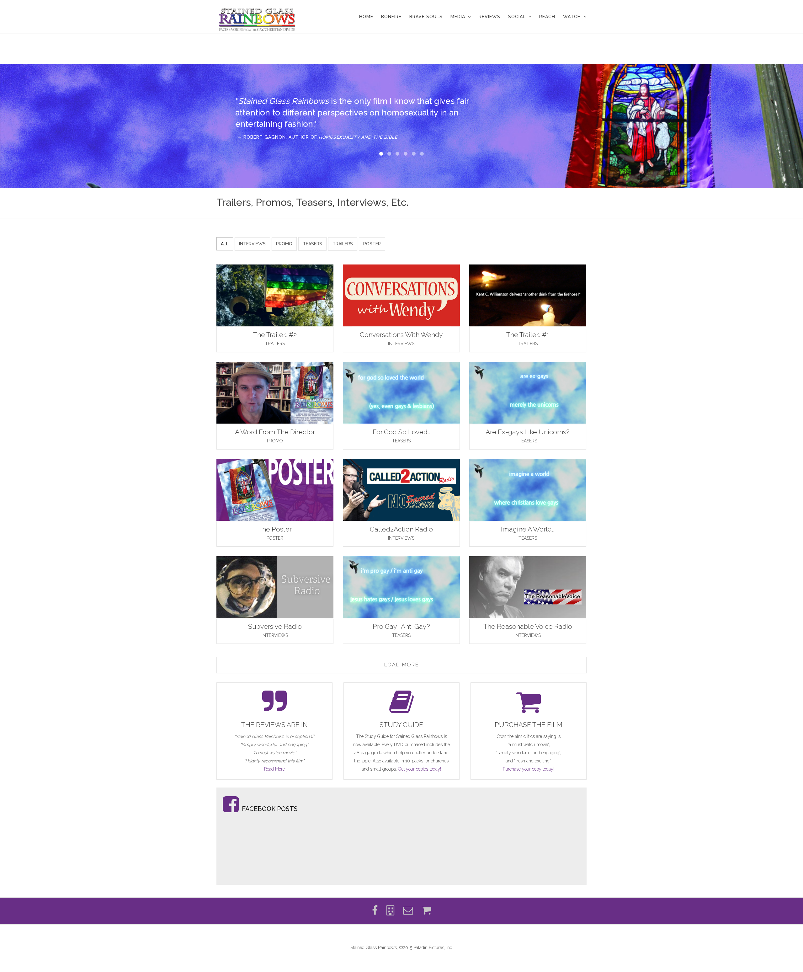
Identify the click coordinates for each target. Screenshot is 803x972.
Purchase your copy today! (528, 769)
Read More (274, 769)
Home (366, 16)
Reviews (489, 16)
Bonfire (391, 16)
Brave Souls (426, 16)
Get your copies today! (419, 769)
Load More (401, 665)
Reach (547, 16)
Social (517, 16)
